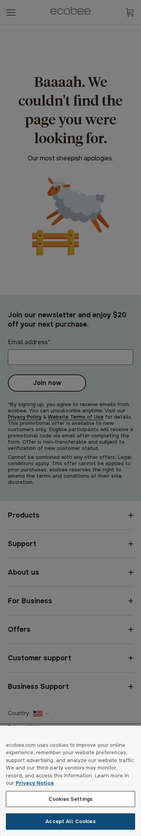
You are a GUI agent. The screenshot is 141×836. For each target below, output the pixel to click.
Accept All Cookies (70, 821)
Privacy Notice (35, 783)
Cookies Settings (70, 799)
